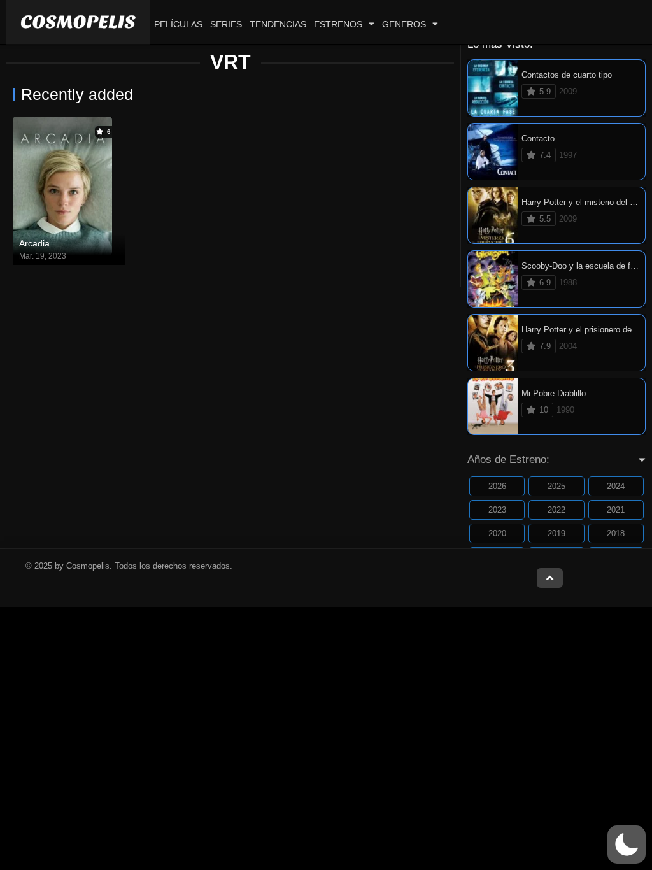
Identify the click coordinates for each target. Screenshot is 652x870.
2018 (616, 533)
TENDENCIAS (278, 24)
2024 (616, 486)
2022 (556, 510)
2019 (556, 533)
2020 (497, 533)
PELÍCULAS (178, 24)
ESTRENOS (338, 24)
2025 (556, 486)
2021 (616, 510)
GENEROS (404, 24)
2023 (497, 510)
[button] (626, 844)
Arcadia (34, 243)
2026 (497, 486)
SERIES (226, 24)
